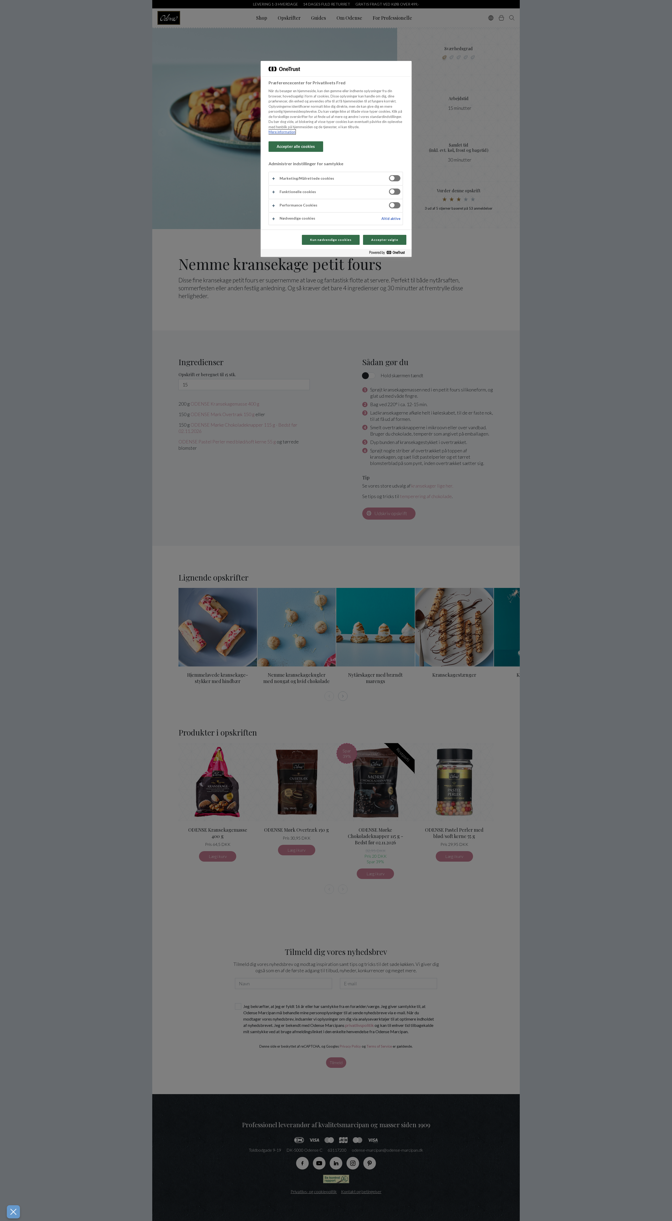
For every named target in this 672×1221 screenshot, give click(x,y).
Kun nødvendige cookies (330, 240)
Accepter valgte (384, 240)
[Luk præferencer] (13, 1211)
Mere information (282, 132)
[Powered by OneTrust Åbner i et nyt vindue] (389, 253)
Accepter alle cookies (296, 146)
